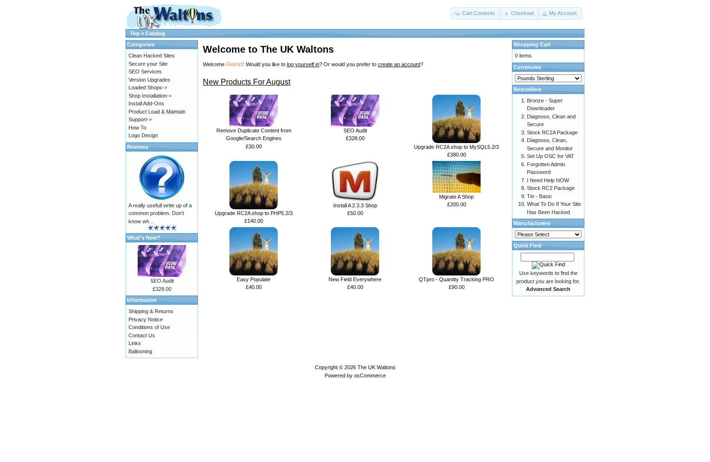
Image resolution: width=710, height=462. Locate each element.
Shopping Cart (532, 44)
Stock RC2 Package (551, 188)
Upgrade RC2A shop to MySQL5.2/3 (456, 147)
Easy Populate (253, 279)
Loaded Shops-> (147, 87)
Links (134, 343)
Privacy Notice (145, 319)
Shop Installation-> (149, 96)
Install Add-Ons (146, 103)
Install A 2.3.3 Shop (355, 205)
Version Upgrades (149, 80)
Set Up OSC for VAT (550, 156)
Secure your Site (148, 64)
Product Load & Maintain (156, 112)
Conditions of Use (149, 327)
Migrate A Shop (456, 197)
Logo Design (143, 135)
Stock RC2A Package (552, 132)
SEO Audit (355, 130)
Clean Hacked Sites (151, 55)
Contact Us (141, 335)
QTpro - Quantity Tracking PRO (456, 279)
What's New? (143, 238)
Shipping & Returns (150, 311)
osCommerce (370, 375)
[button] (476, 13)
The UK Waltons (376, 367)
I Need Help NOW (548, 180)
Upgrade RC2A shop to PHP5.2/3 (254, 213)
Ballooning (140, 351)
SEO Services (145, 71)
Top (135, 33)
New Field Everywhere (355, 279)
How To (137, 127)
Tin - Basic (539, 196)
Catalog (155, 33)
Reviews (137, 147)
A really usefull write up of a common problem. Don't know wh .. (160, 213)
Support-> (140, 119)
